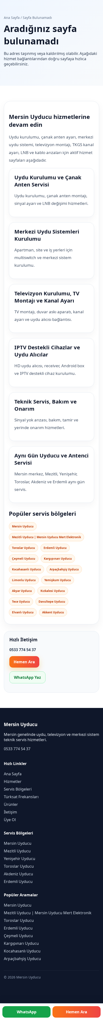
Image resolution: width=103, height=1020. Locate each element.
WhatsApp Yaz (27, 677)
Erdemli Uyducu (55, 548)
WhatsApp (26, 1012)
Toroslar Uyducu (23, 548)
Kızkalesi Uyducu (52, 591)
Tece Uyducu (21, 602)
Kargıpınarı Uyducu (58, 559)
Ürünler (11, 804)
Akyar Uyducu (22, 591)
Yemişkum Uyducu (57, 580)
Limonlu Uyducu (24, 580)
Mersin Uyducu (23, 526)
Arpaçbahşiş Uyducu (64, 569)
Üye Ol (10, 819)
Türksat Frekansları (21, 796)
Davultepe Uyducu (52, 602)
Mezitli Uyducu (17, 851)
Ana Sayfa (12, 17)
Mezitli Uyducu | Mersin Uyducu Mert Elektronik (46, 537)
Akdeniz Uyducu (18, 874)
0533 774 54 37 (17, 748)
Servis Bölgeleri (18, 789)
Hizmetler (13, 781)
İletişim (10, 812)
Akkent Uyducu (53, 612)
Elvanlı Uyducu (23, 612)
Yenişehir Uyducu (19, 858)
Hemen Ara (24, 661)
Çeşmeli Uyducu (23, 559)
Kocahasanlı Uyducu (26, 569)
